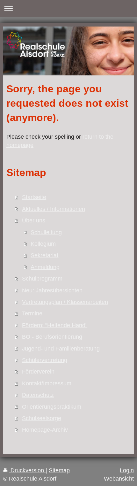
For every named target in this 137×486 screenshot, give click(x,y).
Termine (32, 313)
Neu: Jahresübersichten (52, 290)
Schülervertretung (44, 360)
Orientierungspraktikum (51, 407)
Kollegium (43, 244)
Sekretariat (44, 255)
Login (127, 470)
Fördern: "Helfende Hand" (54, 325)
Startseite (34, 197)
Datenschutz (38, 395)
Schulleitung (46, 232)
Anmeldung (45, 267)
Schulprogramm (42, 278)
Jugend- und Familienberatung (61, 348)
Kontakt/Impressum (46, 383)
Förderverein (38, 371)
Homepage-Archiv (45, 430)
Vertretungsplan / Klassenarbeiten (65, 302)
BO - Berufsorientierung (52, 337)
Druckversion (27, 470)
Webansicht (119, 478)
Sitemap (59, 470)
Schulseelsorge (41, 418)
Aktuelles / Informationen (53, 209)
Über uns (33, 220)
